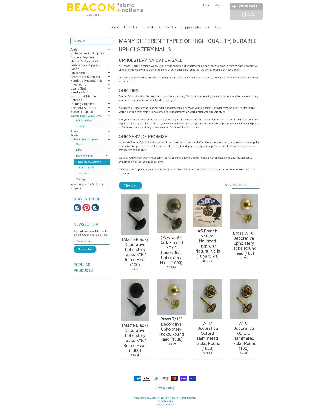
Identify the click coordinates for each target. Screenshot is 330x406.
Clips (79, 143)
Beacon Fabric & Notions (163, 398)
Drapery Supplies (82, 57)
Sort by (228, 185)
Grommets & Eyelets (85, 77)
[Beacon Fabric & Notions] (105, 11)
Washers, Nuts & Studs (86, 184)
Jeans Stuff (78, 88)
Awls (74, 49)
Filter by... (130, 185)
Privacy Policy (165, 388)
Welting (80, 179)
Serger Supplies (81, 112)
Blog (217, 27)
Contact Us (167, 27)
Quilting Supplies (82, 104)
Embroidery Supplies (85, 65)
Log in (206, 5)
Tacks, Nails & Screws (86, 116)
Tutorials (148, 27)
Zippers (75, 188)
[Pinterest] (86, 207)
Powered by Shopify (165, 404)
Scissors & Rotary (83, 108)
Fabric (74, 69)
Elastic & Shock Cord (85, 61)
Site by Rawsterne (165, 401)
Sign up (219, 5)
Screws (80, 126)
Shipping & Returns (194, 27)
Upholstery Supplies (84, 139)
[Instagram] (95, 207)
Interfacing (78, 84)
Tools (74, 135)
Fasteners (77, 73)
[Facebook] (77, 207)
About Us (130, 27)
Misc (79, 149)
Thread (75, 131)
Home (114, 27)
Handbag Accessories (86, 80)
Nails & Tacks (83, 120)
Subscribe (85, 249)
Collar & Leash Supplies (87, 53)
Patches (76, 100)
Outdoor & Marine (83, 96)
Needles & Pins (81, 92)
